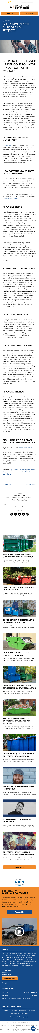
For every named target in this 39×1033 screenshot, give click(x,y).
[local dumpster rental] (19, 576)
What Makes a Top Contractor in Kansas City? (18, 787)
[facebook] (3, 983)
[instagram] (6, 983)
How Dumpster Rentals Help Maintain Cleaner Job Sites (16, 654)
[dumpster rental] (19, 608)
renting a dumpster (12, 198)
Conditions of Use (28, 1025)
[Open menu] (36, 7)
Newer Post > (31, 484)
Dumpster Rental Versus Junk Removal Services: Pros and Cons (18, 853)
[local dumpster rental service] (19, 674)
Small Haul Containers (11, 1006)
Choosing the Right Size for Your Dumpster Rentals (18, 588)
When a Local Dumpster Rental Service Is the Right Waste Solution (19, 687)
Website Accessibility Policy (24, 1027)
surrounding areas (28, 966)
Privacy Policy (4, 1025)
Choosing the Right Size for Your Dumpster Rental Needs (18, 621)
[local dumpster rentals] (19, 641)
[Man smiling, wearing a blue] (19, 775)
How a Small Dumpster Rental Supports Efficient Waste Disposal (19, 555)
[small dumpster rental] (19, 543)
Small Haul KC (8, 145)
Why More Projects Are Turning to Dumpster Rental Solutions (19, 755)
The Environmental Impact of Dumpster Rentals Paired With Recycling (17, 720)
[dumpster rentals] (19, 707)
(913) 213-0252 (6, 974)
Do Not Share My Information (16, 1025)
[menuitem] (6, 1010)
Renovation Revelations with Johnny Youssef (17, 820)
